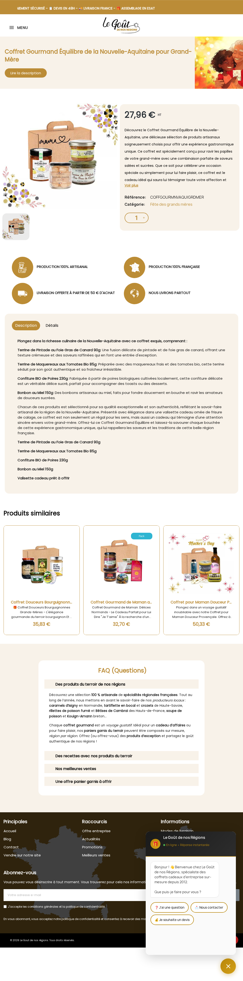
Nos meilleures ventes (75, 768)
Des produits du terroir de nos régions (90, 684)
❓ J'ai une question (169, 907)
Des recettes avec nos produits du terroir (93, 756)
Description (26, 325)
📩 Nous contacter (209, 907)
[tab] (121, 684)
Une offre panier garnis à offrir (83, 781)
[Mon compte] (239, 25)
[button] (232, 25)
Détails (52, 325)
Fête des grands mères (171, 204)
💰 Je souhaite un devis (172, 920)
